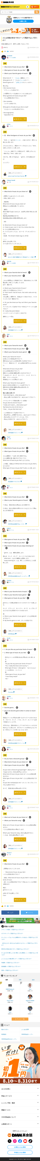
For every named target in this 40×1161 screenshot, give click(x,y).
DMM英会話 (11, 634)
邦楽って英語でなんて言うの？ (9, 970)
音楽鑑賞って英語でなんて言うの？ (11, 966)
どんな (17, 78)
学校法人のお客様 (20, 1152)
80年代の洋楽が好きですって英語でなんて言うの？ (15, 949)
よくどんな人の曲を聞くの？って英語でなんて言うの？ (16, 959)
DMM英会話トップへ (27, 1034)
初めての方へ (5, 1029)
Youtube (10, 692)
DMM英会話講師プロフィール (16, 743)
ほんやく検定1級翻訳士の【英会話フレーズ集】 (21, 257)
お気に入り (19, 82)
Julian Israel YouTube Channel (16, 176)
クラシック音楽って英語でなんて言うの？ (12, 929)
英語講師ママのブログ (14, 481)
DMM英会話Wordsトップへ (9, 1039)
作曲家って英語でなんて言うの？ (10, 962)
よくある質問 (25, 1029)
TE (30, 1012)
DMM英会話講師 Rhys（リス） (16, 524)
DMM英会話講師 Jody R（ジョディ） (18, 576)
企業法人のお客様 (20, 1147)
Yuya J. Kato (10, 1000)
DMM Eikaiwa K (10, 989)
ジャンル (22, 80)
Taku (10, 1012)
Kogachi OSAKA (30, 1000)
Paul (30, 989)
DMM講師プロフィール (14, 330)
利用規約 (3, 1034)
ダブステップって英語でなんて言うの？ (12, 933)
